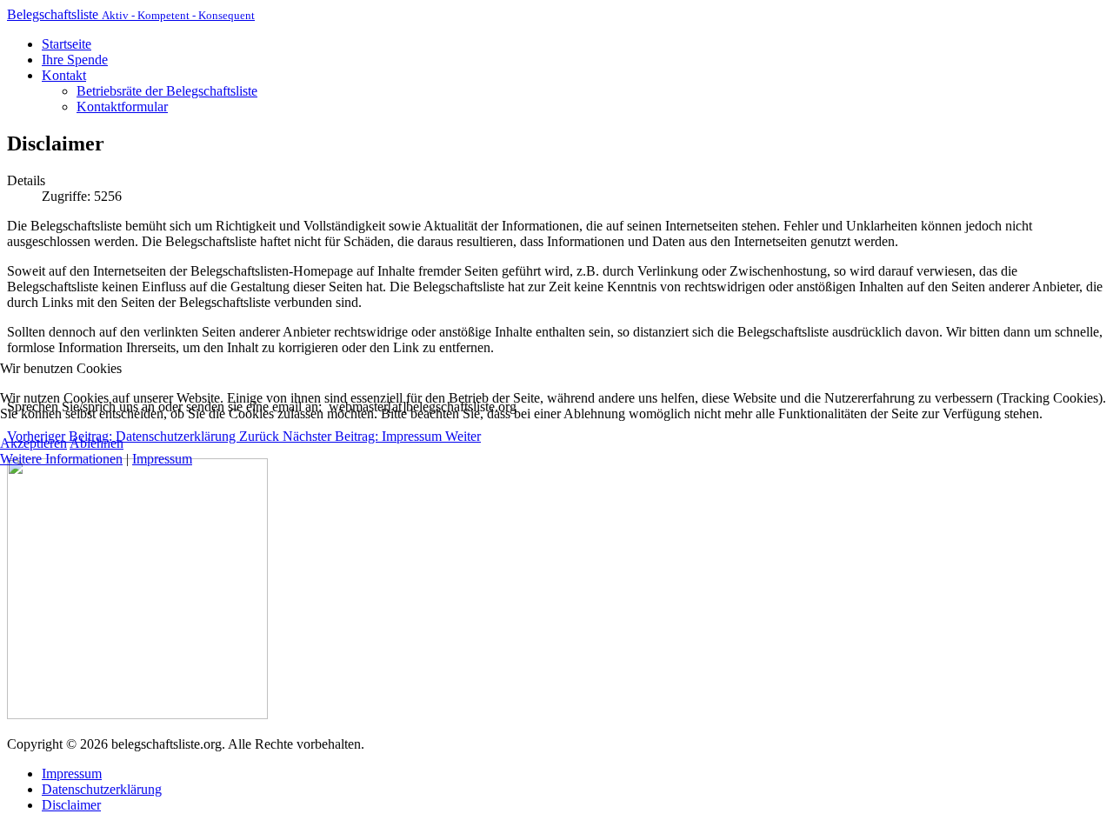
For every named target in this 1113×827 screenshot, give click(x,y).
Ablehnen (96, 443)
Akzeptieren (33, 443)
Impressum (162, 458)
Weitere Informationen (61, 458)
